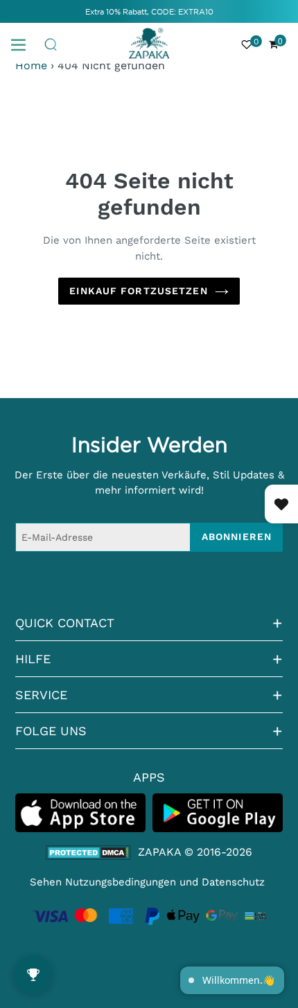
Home (31, 65)
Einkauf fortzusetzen (138, 290)
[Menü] (23, 44)
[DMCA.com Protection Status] (88, 852)
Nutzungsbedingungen (120, 882)
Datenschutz (233, 882)
